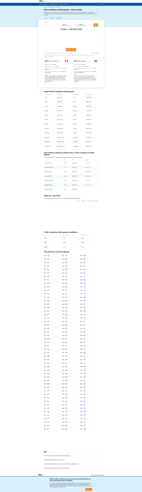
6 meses (83, 200)
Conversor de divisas (53, 4)
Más (45, 82)
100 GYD (74, 106)
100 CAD (51, 18)
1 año (88, 200)
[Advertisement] (71, 39)
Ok (89, 489)
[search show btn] (98, 4)
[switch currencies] (96, 25)
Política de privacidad (75, 484)
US (101, 4)
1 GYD (74, 97)
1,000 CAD (58, 18)
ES (103, 4)
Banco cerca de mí (64, 4)
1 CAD (45, 18)
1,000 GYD (75, 128)
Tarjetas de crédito (43, 4)
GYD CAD (46, 15)
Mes (78, 200)
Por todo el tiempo (95, 200)
